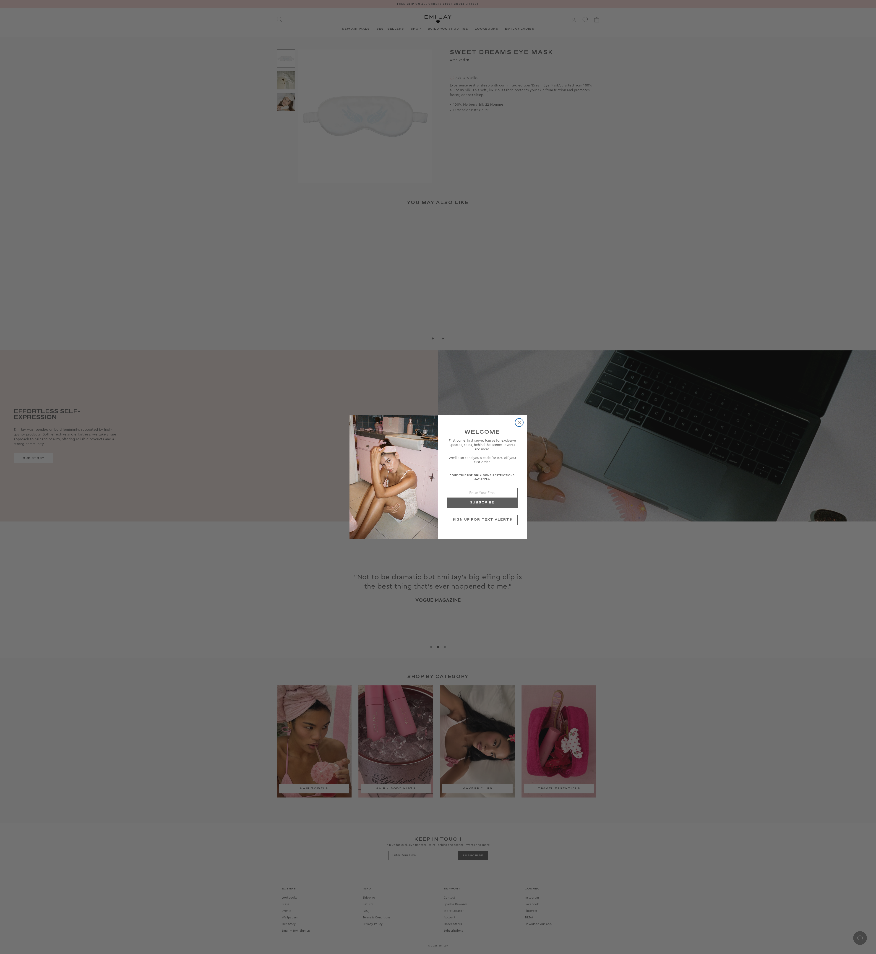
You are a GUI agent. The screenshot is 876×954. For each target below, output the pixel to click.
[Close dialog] (519, 422)
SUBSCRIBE (482, 502)
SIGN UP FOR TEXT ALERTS (482, 520)
